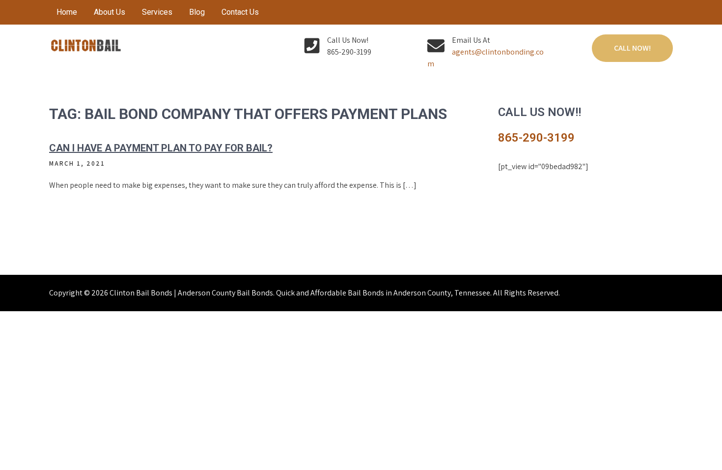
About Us (109, 12)
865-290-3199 (536, 138)
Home (66, 12)
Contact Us (240, 12)
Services (157, 12)
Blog (197, 12)
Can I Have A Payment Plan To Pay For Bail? (161, 148)
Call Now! (632, 48)
